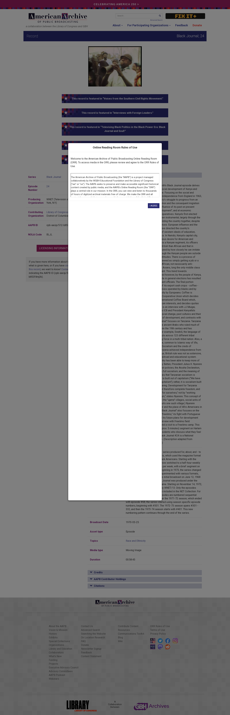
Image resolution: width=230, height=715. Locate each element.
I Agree (154, 205)
